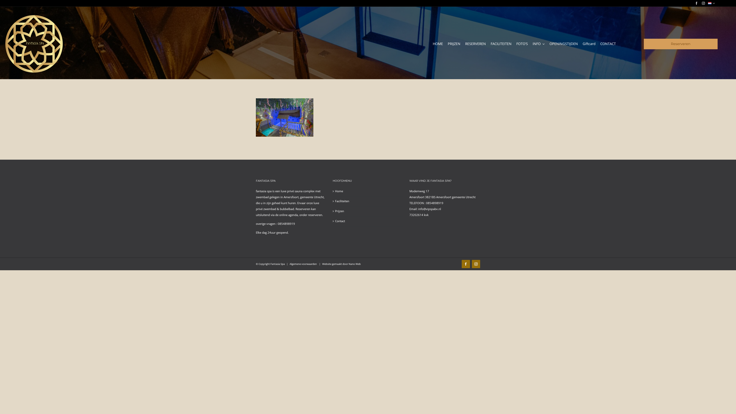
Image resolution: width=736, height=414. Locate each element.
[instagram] (703, 3)
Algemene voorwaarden (303, 264)
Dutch (712, 3)
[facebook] (696, 3)
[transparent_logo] (33, 16)
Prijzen (339, 211)
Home (339, 191)
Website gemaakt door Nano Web (341, 264)
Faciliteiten (342, 201)
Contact (340, 221)
